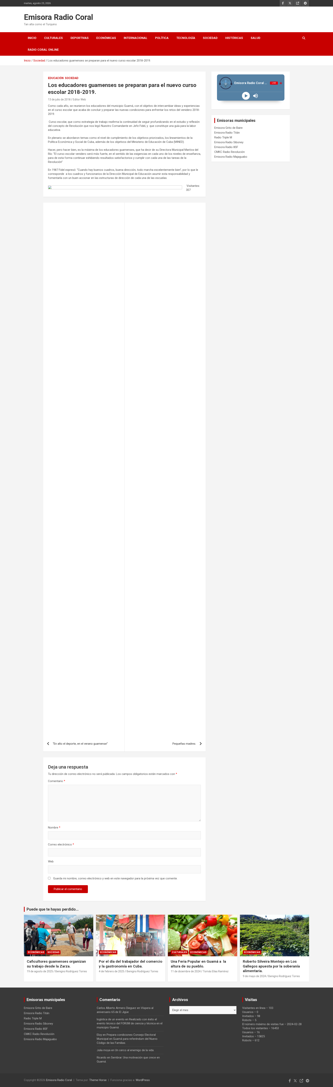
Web (51, 861)
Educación (56, 78)
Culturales (53, 38)
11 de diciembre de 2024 (186, 971)
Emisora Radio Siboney (228, 142)
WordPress (143, 1080)
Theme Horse (98, 1080)
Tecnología (185, 38)
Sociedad (210, 38)
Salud (255, 38)
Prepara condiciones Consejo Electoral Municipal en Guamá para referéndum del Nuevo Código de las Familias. (127, 1039)
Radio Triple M (223, 137)
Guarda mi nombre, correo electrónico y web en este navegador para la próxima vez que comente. (115, 878)
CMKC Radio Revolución (229, 152)
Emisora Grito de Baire (228, 128)
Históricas (234, 38)
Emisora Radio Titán (227, 132)
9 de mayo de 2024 (254, 976)
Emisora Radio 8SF (226, 147)
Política (162, 38)
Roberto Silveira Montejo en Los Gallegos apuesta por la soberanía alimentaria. (271, 966)
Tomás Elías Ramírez (216, 971)
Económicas (106, 38)
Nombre (54, 827)
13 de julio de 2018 (59, 99)
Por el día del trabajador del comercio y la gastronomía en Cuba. (130, 963)
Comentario (56, 781)
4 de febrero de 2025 (111, 971)
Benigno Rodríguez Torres (71, 971)
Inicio (32, 38)
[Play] (246, 96)
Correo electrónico (61, 844)
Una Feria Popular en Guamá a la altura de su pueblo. (198, 963)
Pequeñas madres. (184, 743)
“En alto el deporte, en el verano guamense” (80, 743)
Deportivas (80, 38)
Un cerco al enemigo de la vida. (134, 1050)
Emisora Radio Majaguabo (230, 156)
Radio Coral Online (43, 49)
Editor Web (79, 99)
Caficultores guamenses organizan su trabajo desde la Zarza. (56, 963)
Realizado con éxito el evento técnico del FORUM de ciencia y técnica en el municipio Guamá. (129, 1023)
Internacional (135, 38)
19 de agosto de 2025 (40, 971)
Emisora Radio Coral (58, 17)
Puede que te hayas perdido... (53, 909)
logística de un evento (110, 1019)
